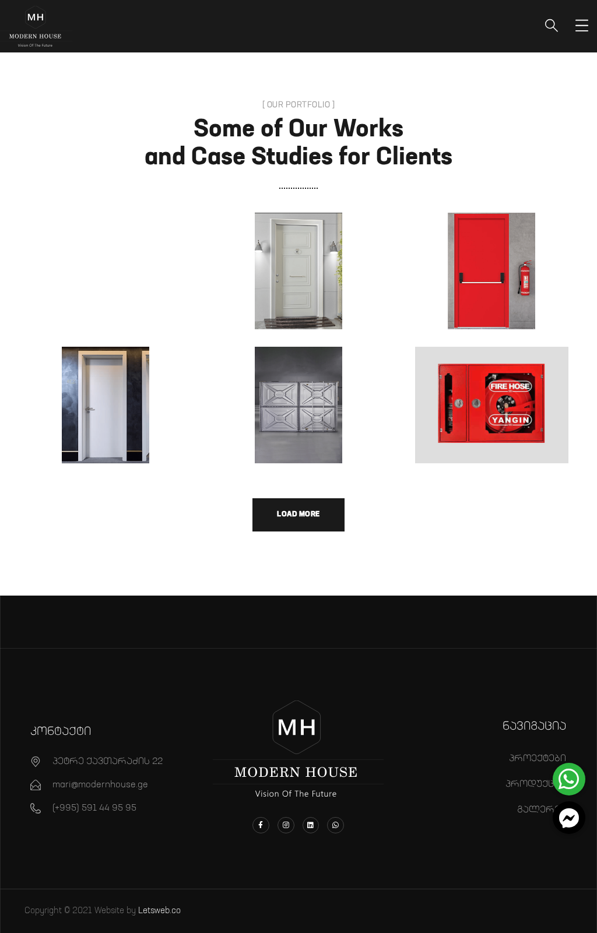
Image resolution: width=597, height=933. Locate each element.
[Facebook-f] (260, 825)
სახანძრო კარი (492, 258)
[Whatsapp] (335, 825)
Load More (298, 514)
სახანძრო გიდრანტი (492, 420)
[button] (569, 817)
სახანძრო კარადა (492, 392)
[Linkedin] (311, 825)
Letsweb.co (159, 910)
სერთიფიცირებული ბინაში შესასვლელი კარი (301, 313)
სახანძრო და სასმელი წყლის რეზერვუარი (298, 389)
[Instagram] (286, 825)
